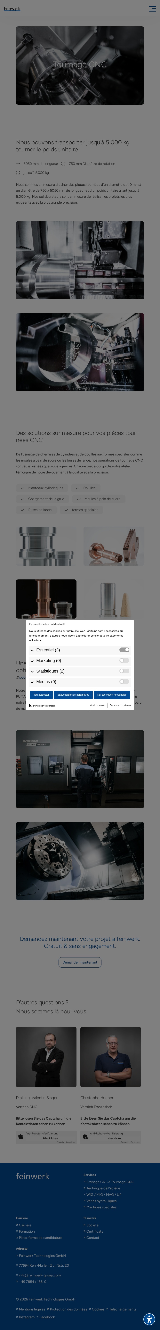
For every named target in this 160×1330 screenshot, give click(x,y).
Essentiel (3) (48, 649)
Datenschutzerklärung (120, 705)
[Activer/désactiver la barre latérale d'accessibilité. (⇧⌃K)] (149, 1319)
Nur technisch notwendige (111, 694)
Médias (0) (46, 681)
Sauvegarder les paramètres (73, 694)
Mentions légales (98, 705)
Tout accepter (41, 694)
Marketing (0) (48, 660)
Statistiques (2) (50, 671)
